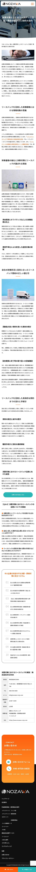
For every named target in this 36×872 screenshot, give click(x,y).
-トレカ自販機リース (7, 823)
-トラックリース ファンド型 (9, 810)
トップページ (5, 799)
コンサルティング (7, 846)
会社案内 (4, 802)
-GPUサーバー (5, 817)
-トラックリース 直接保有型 (9, 814)
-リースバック (5, 836)
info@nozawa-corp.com (16, 695)
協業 (3, 851)
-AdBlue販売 (5, 840)
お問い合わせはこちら (18, 495)
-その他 (3, 829)
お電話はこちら (28, 869)
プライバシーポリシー (8, 858)
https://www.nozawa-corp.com (18, 720)
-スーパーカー (5, 826)
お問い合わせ (10, 869)
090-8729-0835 (13, 691)
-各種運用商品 (13, 820)
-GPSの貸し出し (6, 843)
